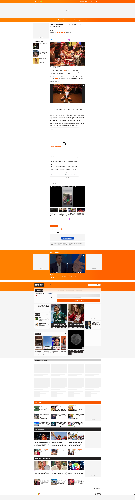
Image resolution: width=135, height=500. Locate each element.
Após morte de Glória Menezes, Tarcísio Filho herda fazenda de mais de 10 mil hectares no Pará (59, 473)
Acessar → (47, 314)
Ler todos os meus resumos (78, 300)
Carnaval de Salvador (37, 441)
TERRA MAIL (82, 1)
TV (68, 470)
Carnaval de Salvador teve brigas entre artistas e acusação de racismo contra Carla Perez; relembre (78, 452)
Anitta (56, 78)
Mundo (40, 413)
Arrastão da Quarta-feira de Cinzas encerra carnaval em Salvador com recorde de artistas (75, 444)
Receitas (74, 405)
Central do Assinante (89, 1)
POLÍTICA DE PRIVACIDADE (77, 493)
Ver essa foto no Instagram (56, 146)
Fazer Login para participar (67, 238)
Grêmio (74, 420)
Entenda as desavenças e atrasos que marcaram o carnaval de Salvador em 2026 (58, 444)
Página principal (40, 1)
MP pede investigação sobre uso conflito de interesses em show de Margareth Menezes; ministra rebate (42, 444)
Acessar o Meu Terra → (49, 284)
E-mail (96, 1)
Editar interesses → (97, 289)
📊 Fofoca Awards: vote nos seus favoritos (59, 39)
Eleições (51, 274)
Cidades (57, 405)
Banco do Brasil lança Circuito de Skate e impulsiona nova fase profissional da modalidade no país (61, 482)
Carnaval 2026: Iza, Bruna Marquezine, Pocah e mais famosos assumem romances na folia (61, 452)
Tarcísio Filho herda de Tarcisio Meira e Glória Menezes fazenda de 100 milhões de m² (45, 482)
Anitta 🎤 (64, 174)
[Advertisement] (93, 452)
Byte (39, 405)
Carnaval (64, 70)
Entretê (35, 470)
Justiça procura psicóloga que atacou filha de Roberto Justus (41, 472)
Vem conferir (41, 309)
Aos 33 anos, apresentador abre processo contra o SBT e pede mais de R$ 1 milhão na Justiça (75, 473)
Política (74, 413)
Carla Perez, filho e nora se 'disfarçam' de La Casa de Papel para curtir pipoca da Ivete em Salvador (45, 452)
